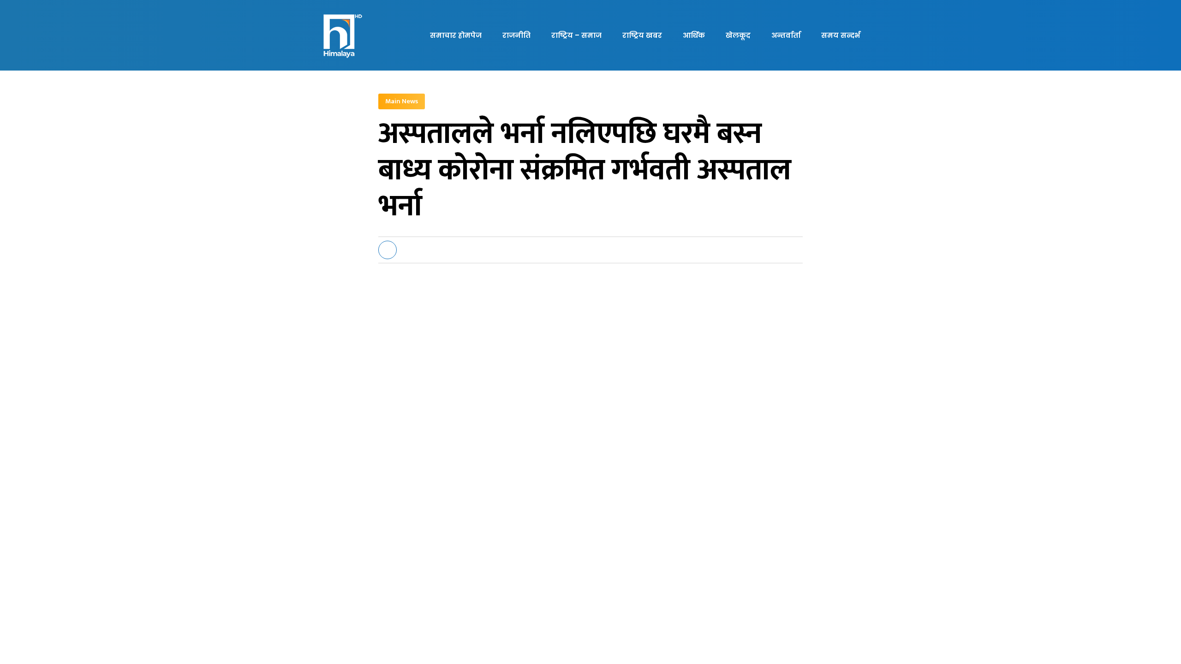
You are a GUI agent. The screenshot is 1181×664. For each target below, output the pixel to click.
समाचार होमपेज (456, 35)
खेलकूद (738, 35)
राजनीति (516, 35)
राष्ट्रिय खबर (642, 35)
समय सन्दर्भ (840, 35)
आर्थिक (694, 35)
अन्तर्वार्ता (785, 35)
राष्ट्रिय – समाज (576, 35)
